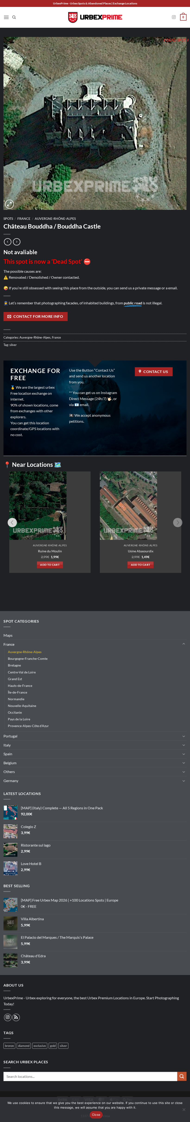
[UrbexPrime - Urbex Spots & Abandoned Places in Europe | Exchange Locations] (95, 17)
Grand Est (15, 679)
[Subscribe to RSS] (16, 1017)
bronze (9, 1046)
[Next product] (7, 241)
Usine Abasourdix (140, 551)
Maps (8, 635)
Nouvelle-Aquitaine (22, 706)
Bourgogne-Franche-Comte (28, 658)
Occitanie (15, 712)
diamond (23, 1046)
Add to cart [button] (50, 564)
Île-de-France (17, 692)
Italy (7, 745)
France (23, 218)
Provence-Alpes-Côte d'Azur (28, 726)
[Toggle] (184, 644)
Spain (7, 754)
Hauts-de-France (20, 686)
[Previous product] (16, 241)
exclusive (40, 1046)
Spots (8, 218)
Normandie (16, 699)
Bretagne (14, 665)
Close (96, 1114)
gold (53, 1046)
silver (13, 345)
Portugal (10, 736)
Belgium (9, 763)
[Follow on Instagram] (174, 17)
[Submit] (182, 1076)
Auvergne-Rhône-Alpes (55, 218)
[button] (6, 17)
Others (9, 771)
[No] (184, 1111)
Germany (10, 780)
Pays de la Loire (19, 719)
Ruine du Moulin (50, 551)
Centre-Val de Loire (22, 672)
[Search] (14, 17)
